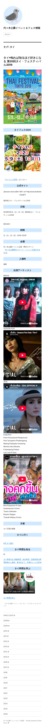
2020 (5, 683)
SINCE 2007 (8, 615)
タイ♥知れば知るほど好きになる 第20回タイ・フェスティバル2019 (22, 61)
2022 (5, 693)
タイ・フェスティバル (29, 603)
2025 (5, 709)
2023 (5, 698)
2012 (5, 641)
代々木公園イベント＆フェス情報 (21, 27)
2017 (5, 667)
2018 (5, 672)
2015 (5, 657)
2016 (5, 662)
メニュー (7, 34)
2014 (5, 652)
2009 (5, 626)
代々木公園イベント (11, 603)
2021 (5, 688)
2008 (5, 621)
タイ (20, 603)
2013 (5, 647)
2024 (5, 704)
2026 (5, 714)
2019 (5, 678)
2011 (5, 636)
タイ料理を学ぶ (9, 598)
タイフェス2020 (11, 179)
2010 (5, 631)
